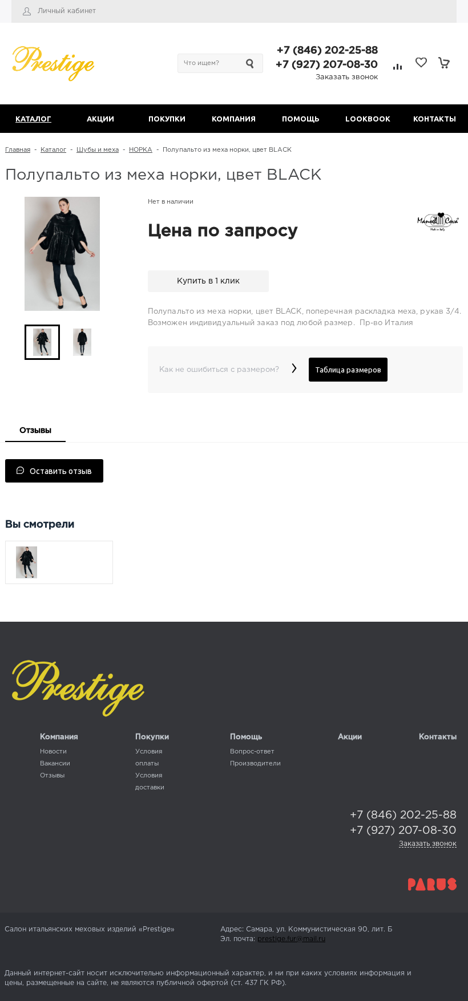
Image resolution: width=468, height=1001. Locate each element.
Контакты (438, 737)
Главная (17, 150)
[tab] (35, 432)
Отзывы (52, 776)
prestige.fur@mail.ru (291, 939)
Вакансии (55, 764)
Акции (350, 737)
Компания (59, 737)
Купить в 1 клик (208, 281)
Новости (53, 752)
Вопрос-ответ (252, 752)
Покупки (152, 737)
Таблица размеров (348, 370)
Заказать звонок (347, 77)
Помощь (246, 737)
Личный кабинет (67, 11)
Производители (255, 764)
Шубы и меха (97, 150)
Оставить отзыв (61, 471)
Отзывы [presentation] (35, 430)
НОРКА (140, 150)
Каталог (53, 150)
